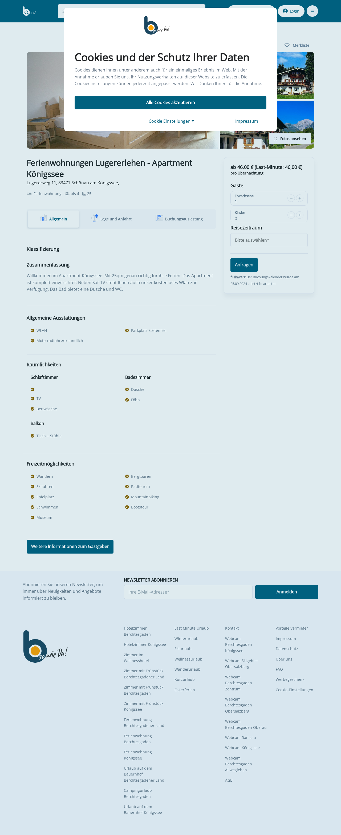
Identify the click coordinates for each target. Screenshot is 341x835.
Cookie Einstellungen (170, 121)
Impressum (246, 121)
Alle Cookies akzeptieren (170, 102)
